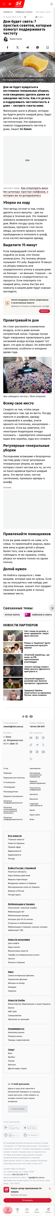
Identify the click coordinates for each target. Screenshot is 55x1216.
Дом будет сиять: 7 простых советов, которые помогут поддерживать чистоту (43, 12)
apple (31, 1127)
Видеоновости (14, 851)
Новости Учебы (16, 1000)
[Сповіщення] (51, 4)
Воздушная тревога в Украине (22, 883)
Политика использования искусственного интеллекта (10, 810)
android (12, 1127)
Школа (11, 1008)
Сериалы (12, 991)
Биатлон (12, 1064)
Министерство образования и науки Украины (29, 1004)
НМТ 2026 (12, 1011)
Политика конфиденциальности (13, 802)
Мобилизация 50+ (16, 912)
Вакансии (34, 799)
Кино (11, 972)
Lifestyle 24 (8, 12)
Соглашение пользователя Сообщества (36, 775)
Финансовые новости (18, 951)
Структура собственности (36, 804)
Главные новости (16, 839)
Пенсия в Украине (16, 962)
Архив (32, 810)
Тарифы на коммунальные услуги (23, 955)
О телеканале (9, 782)
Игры (32, 819)
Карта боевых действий (19, 875)
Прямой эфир (14, 847)
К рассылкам (17, 1109)
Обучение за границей (18, 1019)
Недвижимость (16, 1028)
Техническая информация (35, 789)
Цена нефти (13, 943)
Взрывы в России (16, 891)
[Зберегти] (47, 47)
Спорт (11, 1049)
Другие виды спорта (17, 1068)
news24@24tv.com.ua (13, 726)
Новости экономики (19, 939)
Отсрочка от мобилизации (20, 923)
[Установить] (27, 1195)
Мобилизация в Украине (21, 904)
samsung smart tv (31, 1135)
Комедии (12, 987)
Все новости (15, 836)
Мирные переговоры (18, 879)
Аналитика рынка (16, 1032)
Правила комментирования (38, 782)
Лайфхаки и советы (24, 12)
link (31, 737)
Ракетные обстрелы (17, 872)
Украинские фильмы (17, 979)
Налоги (11, 958)
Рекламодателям (11, 792)
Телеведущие (9, 787)
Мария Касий (16, 39)
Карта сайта (35, 815)
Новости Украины (16, 843)
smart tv (12, 1135)
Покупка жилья (15, 1036)
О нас (6, 768)
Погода (11, 858)
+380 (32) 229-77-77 (20, 1174)
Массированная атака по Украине (23, 887)
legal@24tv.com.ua (36, 1177)
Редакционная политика (14, 778)
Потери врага (14, 895)
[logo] (18, 4)
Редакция (8, 773)
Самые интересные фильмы (21, 975)
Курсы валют (14, 947)
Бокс (10, 1053)
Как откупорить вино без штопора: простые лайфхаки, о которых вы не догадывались (25, 191)
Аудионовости (14, 855)
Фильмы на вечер (16, 983)
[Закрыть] (50, 1188)
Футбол (11, 1057)
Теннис (11, 1061)
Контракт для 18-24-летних (20, 919)
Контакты (34, 794)
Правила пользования (13, 796)
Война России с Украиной (22, 868)
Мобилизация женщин (18, 915)
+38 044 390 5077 (37, 726)
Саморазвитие (14, 1015)
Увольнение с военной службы (22, 908)
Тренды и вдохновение (18, 1040)
